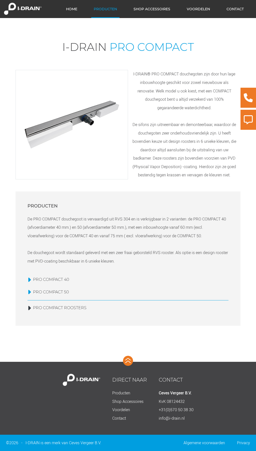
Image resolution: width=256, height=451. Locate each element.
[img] (248, 97)
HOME (71, 9)
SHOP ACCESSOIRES (152, 9)
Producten (121, 393)
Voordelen (121, 409)
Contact (119, 418)
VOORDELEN (198, 9)
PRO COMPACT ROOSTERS (59, 307)
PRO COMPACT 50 (51, 292)
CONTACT (235, 9)
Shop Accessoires (128, 401)
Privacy (243, 442)
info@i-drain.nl (172, 418)
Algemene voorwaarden (204, 442)
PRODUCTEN (105, 9)
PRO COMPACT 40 (51, 279)
